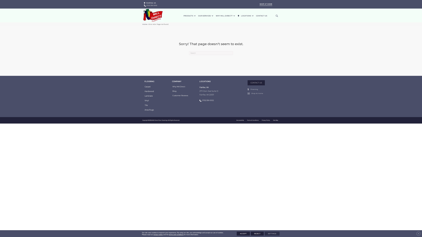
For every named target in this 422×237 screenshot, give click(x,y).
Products (188, 16)
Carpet (148, 87)
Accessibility (240, 120)
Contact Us (261, 16)
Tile (146, 105)
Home (144, 24)
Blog (174, 91)
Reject (257, 234)
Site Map (275, 120)
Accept (243, 234)
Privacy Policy (266, 120)
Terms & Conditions (253, 120)
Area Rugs (149, 110)
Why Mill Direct (178, 87)
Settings (272, 234)
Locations (246, 16)
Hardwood (149, 91)
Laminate (149, 96)
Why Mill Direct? (224, 16)
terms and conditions (176, 234)
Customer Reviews (180, 95)
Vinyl (147, 101)
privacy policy (158, 234)
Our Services (204, 16)
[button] (194, 15)
